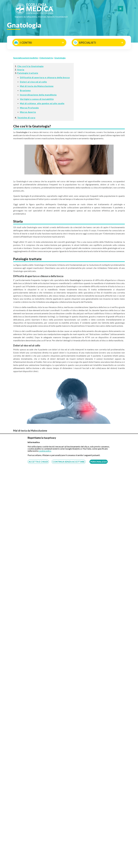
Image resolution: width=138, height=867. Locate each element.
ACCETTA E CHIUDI (38, 461)
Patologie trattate (27, 73)
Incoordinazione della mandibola (38, 94)
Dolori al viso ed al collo (33, 81)
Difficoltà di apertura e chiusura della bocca (45, 77)
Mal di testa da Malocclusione (37, 86)
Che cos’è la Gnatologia (30, 66)
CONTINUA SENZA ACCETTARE (69, 461)
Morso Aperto (28, 112)
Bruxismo (25, 90)
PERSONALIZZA (98, 461)
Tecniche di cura (26, 117)
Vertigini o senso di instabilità (37, 99)
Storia (20, 69)
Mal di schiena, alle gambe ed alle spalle (42, 103)
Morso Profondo (29, 107)
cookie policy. (45, 451)
